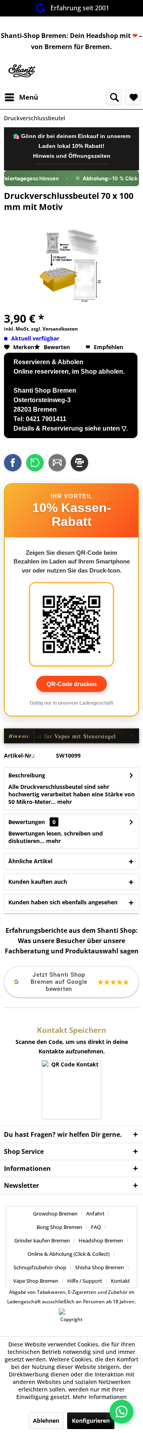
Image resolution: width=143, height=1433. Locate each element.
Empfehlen (107, 347)
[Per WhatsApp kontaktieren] (121, 1412)
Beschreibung (26, 775)
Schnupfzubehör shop (40, 1267)
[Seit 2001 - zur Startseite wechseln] (21, 71)
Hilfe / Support (84, 1280)
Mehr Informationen (100, 1397)
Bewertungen (26, 822)
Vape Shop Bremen (35, 1280)
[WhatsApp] (35, 462)
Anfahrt (95, 1213)
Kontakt (120, 1280)
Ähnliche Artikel (30, 861)
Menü (28, 97)
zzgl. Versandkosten (54, 328)
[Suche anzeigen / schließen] (114, 97)
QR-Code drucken (71, 684)
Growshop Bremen (55, 1213)
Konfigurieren (91, 1420)
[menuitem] (21, 97)
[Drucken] (79, 462)
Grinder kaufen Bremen (42, 1240)
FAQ (96, 1227)
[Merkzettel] (133, 97)
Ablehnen (46, 1420)
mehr (64, 801)
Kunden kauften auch (37, 881)
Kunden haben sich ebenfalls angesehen (63, 902)
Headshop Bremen (101, 1240)
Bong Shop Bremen (59, 1227)
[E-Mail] (57, 462)
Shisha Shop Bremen (99, 1267)
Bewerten (57, 347)
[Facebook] (12, 462)
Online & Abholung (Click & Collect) (68, 1253)
